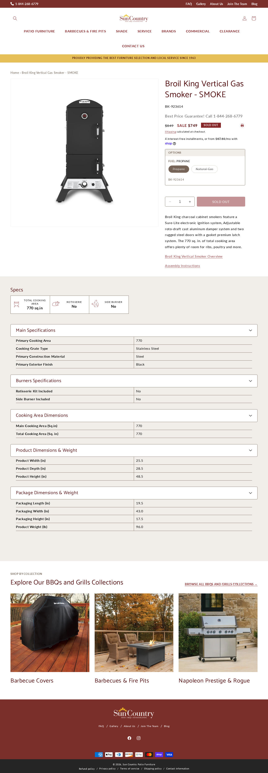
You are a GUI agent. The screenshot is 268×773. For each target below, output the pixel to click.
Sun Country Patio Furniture (139, 764)
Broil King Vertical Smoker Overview (194, 256)
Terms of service (129, 768)
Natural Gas (204, 169)
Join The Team (237, 4)
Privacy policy (107, 768)
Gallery (201, 4)
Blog (254, 4)
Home (14, 72)
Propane (179, 169)
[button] (15, 18)
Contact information (177, 768)
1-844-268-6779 (27, 4)
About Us (216, 4)
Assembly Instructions (182, 266)
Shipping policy (153, 768)
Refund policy (87, 768)
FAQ (189, 4)
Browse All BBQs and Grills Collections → (221, 584)
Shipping (170, 131)
